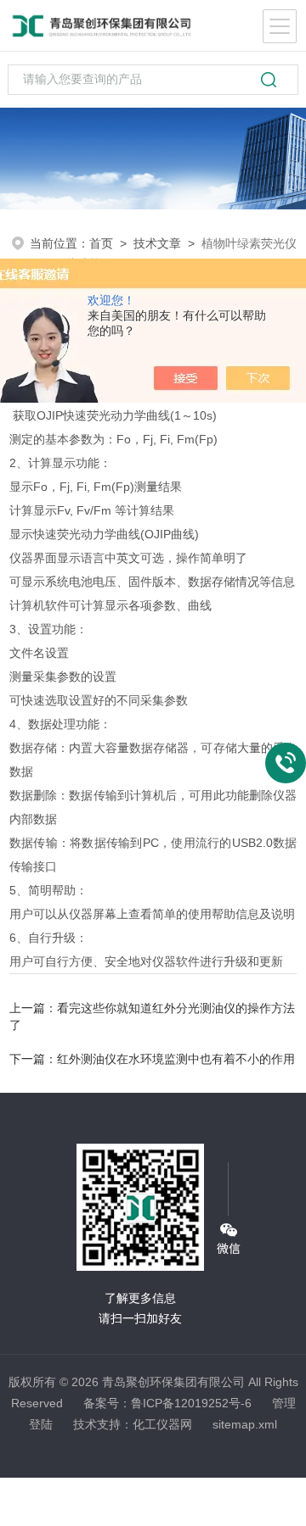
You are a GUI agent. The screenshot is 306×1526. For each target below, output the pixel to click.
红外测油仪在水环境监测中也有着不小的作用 (176, 1059)
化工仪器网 (162, 1424)
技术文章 (157, 243)
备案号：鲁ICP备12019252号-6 (167, 1403)
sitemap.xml (244, 1424)
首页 (101, 243)
